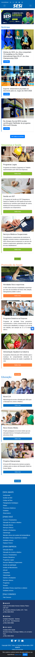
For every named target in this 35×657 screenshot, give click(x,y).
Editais (5, 505)
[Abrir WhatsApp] (30, 652)
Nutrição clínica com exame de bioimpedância (16, 535)
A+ (10, 2)
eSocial (5, 570)
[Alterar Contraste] (16, 2)
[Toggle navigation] (4, 5)
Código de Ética (7, 500)
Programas (6, 583)
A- (13, 2)
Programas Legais (8, 560)
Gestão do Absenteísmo (10, 567)
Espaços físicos (8, 543)
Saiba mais (17, 173)
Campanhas (6, 572)
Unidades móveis (8, 540)
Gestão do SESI (7, 498)
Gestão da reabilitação (9, 565)
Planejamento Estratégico (10, 503)
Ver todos (17, 258)
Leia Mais (6, 61)
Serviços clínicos (8, 580)
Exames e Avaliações (9, 530)
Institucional (6, 495)
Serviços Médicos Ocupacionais (12, 562)
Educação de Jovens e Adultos (12, 522)
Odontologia (6, 533)
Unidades (6, 510)
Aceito (25, 654)
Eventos (5, 585)
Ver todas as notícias (17, 136)
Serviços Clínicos (8, 527)
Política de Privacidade (17, 649)
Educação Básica (8, 525)
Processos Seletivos (9, 508)
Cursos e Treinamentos (10, 520)
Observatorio (7, 513)
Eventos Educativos (9, 557)
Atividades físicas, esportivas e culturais (15, 538)
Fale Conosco (7, 597)
